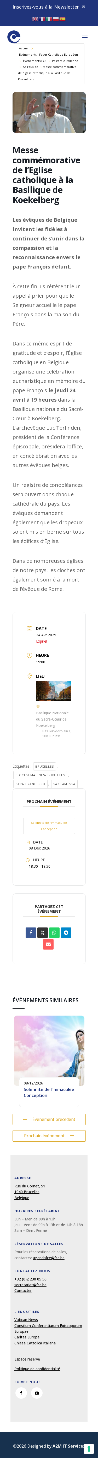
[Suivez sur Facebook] (21, 1393)
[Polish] (56, 18)
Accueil (24, 48)
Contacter (23, 1290)
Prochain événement (44, 1136)
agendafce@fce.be (49, 1257)
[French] (42, 18)
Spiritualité (30, 67)
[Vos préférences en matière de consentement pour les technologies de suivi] (89, 1449)
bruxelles (44, 766)
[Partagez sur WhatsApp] (54, 932)
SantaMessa (64, 784)
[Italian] (49, 18)
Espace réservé (27, 1359)
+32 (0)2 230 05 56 (30, 1279)
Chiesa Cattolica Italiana (35, 1343)
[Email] (48, 944)
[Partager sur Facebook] (31, 932)
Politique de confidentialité (37, 1368)
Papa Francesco (30, 784)
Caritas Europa (26, 1337)
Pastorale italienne (65, 61)
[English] (35, 18)
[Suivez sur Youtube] (37, 1393)
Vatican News (26, 1319)
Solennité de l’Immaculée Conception (49, 826)
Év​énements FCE (34, 61)
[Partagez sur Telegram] (66, 932)
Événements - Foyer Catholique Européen (48, 54)
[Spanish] (62, 18)
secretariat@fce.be (30, 1284)
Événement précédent (53, 1119)
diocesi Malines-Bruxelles (40, 775)
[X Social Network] (42, 932)
